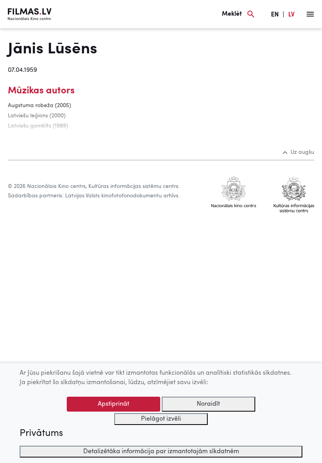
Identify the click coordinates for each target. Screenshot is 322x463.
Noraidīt (208, 404)
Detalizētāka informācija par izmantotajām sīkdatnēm (161, 451)
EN (275, 15)
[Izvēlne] (310, 14)
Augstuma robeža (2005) (39, 105)
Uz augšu (302, 152)
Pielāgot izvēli (161, 419)
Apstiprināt (113, 404)
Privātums (41, 433)
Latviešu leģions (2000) (37, 115)
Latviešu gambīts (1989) (38, 126)
